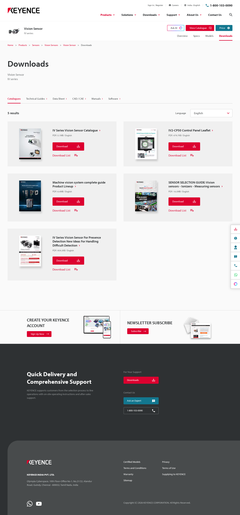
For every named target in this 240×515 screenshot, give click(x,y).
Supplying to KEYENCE (174, 474)
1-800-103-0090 (221, 5)
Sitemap (128, 480)
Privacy (166, 461)
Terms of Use (169, 468)
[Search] (230, 14)
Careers (175, 5)
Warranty (128, 474)
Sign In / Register (155, 5)
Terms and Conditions (135, 468)
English (198, 113)
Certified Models (132, 461)
